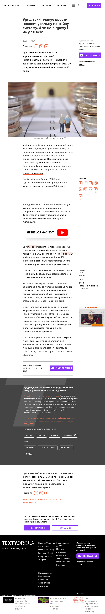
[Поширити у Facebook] (36, 46)
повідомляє (32, 283)
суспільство (56, 499)
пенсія (33, 499)
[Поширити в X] (41, 46)
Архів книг (43, 586)
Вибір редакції (45, 556)
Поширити (27, 46)
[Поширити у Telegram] (46, 46)
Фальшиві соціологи (61, 553)
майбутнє (43, 499)
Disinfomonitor (63, 561)
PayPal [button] (29, 454)
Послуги (60, 549)
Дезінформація (63, 558)
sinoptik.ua (83, 288)
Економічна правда (33, 173)
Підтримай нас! (45, 573)
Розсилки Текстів (46, 553)
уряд (26, 499)
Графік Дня (43, 579)
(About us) (50, 543)
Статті (40, 546)
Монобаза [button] (66, 448)
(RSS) (46, 546)
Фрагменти (43, 549)
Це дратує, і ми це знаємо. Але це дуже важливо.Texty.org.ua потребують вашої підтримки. (49, 389)
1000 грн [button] (54, 435)
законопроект (30, 503)
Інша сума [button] (68, 435)
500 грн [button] (41, 435)
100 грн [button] (29, 435)
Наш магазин (44, 576)
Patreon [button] (30, 448)
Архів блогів (44, 583)
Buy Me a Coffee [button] (47, 448)
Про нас (42, 543)
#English (42, 559)
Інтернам (60, 565)
